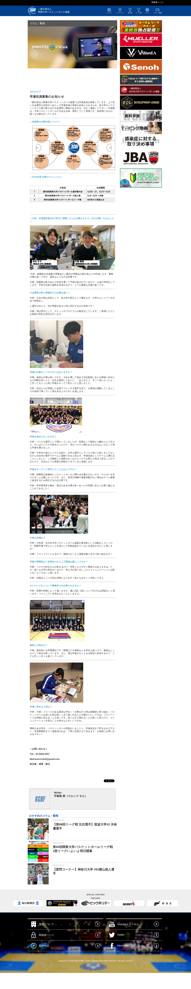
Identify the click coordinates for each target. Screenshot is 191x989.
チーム (147, 13)
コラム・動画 (157, 13)
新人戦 (130, 13)
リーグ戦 (139, 13)
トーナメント (120, 13)
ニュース (109, 13)
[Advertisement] (60, 77)
